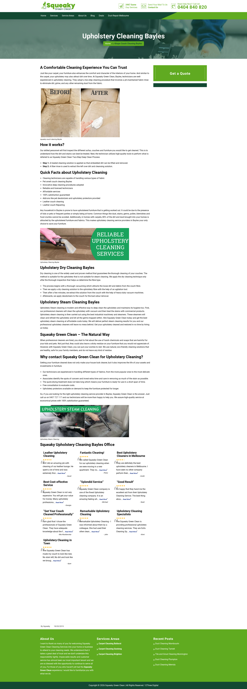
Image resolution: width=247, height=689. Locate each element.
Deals (101, 15)
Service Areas (68, 15)
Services (54, 15)
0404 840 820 (192, 6)
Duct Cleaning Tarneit (165, 649)
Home (43, 15)
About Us (82, 15)
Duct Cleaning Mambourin (167, 643)
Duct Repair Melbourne (118, 15)
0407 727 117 (55, 397)
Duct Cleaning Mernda (165, 664)
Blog (93, 15)
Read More (61, 473)
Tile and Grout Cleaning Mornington (171, 654)
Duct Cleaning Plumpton (166, 659)
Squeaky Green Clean (115, 685)
